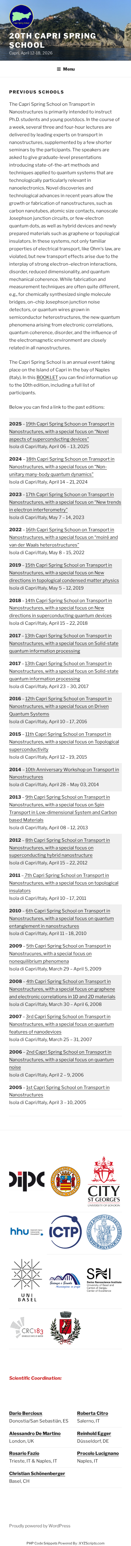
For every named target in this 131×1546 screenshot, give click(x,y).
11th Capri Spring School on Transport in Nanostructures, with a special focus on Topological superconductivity (64, 741)
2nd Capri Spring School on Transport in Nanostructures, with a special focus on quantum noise (61, 1059)
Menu (69, 69)
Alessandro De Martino (35, 1433)
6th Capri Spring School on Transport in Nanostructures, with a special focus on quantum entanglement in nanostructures (61, 918)
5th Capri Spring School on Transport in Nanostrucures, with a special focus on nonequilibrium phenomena (60, 953)
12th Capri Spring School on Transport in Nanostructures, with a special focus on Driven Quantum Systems (60, 706)
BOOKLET (47, 377)
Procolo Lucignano (98, 1453)
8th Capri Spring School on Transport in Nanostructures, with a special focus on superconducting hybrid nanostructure (59, 847)
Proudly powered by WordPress (39, 1525)
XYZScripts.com (91, 1543)
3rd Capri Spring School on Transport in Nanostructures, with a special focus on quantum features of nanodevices (61, 1024)
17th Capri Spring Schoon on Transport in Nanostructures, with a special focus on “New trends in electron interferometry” (65, 502)
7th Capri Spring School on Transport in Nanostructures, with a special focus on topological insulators (64, 883)
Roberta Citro (92, 1413)
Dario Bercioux (25, 1413)
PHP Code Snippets (42, 1543)
